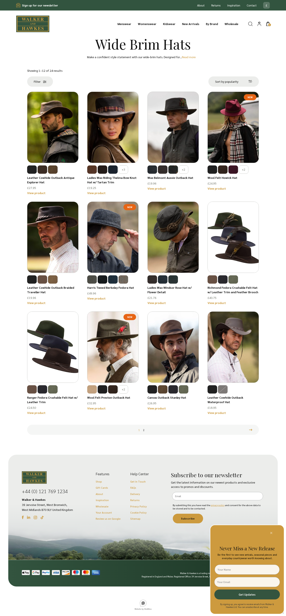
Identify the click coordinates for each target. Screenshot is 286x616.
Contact (252, 5)
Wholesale (231, 24)
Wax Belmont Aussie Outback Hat (170, 178)
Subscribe (188, 518)
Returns (216, 5)
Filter (37, 81)
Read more (189, 57)
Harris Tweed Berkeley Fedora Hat (110, 287)
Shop (99, 481)
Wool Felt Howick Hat (222, 178)
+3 (123, 169)
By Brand (212, 24)
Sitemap (135, 518)
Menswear (124, 24)
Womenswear (147, 24)
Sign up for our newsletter (40, 5)
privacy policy (218, 505)
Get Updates (247, 594)
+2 (183, 169)
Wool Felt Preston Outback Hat (108, 397)
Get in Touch (138, 481)
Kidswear (169, 24)
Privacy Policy (138, 506)
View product (36, 193)
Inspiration (233, 5)
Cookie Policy (138, 512)
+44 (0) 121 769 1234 (45, 491)
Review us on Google (108, 518)
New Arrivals (190, 24)
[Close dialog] (271, 533)
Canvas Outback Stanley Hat (166, 397)
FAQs (133, 487)
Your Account (104, 512)
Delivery (135, 494)
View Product (53, 153)
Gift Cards (102, 487)
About (201, 5)
